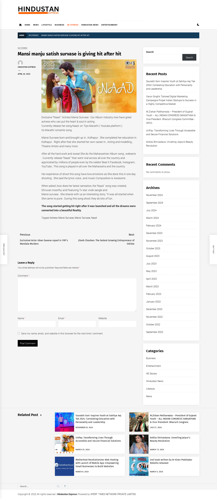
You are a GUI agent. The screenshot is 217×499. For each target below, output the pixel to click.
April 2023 (151, 278)
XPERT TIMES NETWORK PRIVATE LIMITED (113, 494)
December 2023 (154, 233)
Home (27, 25)
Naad (94, 217)
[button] (198, 25)
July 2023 (151, 263)
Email (62, 318)
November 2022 (154, 316)
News (36, 25)
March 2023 (152, 286)
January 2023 (153, 301)
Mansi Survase (82, 217)
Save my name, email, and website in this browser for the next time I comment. (62, 333)
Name (22, 318)
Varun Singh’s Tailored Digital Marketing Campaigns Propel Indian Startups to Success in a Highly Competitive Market (171, 100)
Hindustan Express (27, 67)
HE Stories (72, 25)
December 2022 (154, 309)
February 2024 (153, 225)
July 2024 (151, 210)
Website (102, 318)
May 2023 (151, 271)
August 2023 (152, 256)
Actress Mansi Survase (62, 217)
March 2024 (152, 218)
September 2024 (154, 202)
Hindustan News (89, 25)
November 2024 (154, 195)
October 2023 (153, 248)
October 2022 (153, 324)
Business (59, 25)
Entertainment (109, 25)
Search (150, 52)
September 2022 (154, 332)
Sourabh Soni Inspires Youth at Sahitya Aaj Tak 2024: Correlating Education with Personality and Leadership (170, 85)
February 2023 (153, 294)
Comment (24, 275)
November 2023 (154, 240)
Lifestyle (47, 25)
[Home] (20, 24)
